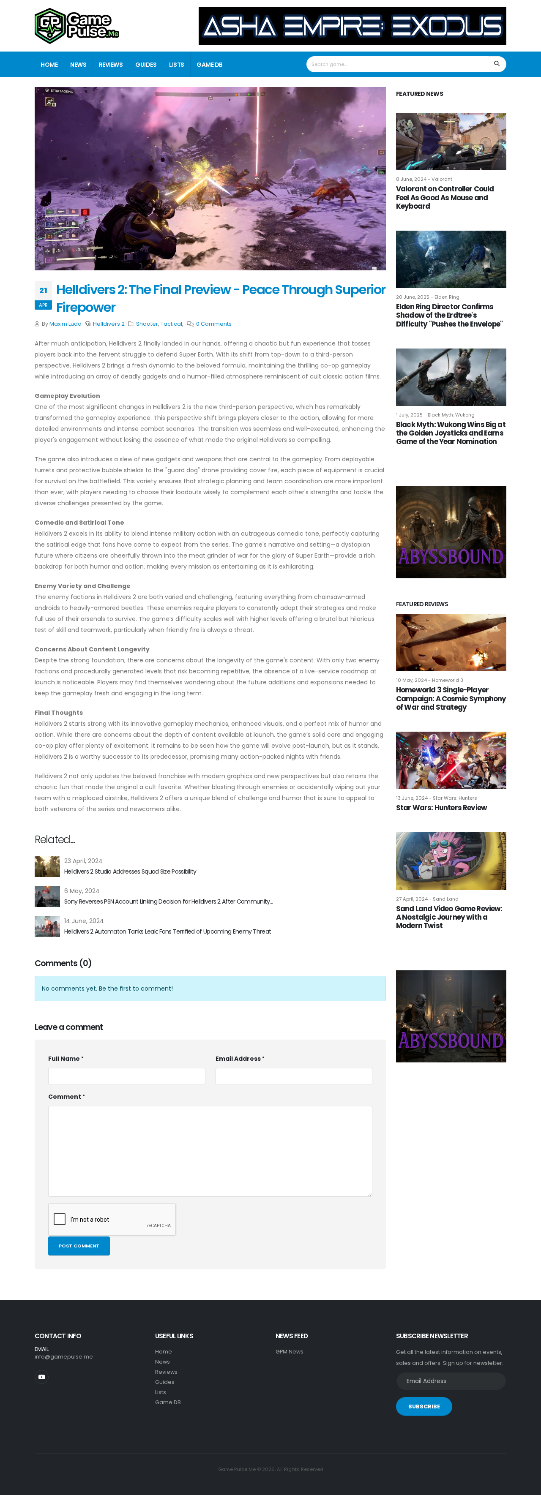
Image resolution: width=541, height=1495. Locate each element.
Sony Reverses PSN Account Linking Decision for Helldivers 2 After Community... (168, 901)
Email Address (238, 1058)
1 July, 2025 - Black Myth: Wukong (435, 414)
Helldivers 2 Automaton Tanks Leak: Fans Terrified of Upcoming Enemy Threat (167, 931)
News (78, 64)
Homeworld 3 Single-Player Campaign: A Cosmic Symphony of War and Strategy (451, 698)
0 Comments (214, 323)
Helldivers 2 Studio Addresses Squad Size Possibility (130, 871)
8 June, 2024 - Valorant (424, 179)
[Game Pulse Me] (77, 24)
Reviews (111, 64)
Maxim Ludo (65, 323)
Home (49, 64)
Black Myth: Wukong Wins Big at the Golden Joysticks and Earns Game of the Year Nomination (450, 433)
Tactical (171, 323)
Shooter (147, 323)
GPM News (289, 1351)
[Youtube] (42, 1377)
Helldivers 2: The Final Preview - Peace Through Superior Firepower (220, 298)
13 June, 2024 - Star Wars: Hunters (436, 798)
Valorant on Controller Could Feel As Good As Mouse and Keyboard (445, 197)
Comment (64, 1096)
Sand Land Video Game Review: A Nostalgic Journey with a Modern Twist (449, 917)
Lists (176, 64)
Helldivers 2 (109, 323)
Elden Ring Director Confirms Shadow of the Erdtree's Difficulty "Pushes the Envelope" (449, 315)
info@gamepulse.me (64, 1356)
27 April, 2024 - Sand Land (427, 899)
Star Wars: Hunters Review (441, 808)
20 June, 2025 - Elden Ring (427, 297)
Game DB (210, 64)
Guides (145, 64)
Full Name (64, 1058)
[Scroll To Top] (526, 1485)
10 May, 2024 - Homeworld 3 (429, 680)
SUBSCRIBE (424, 1406)
